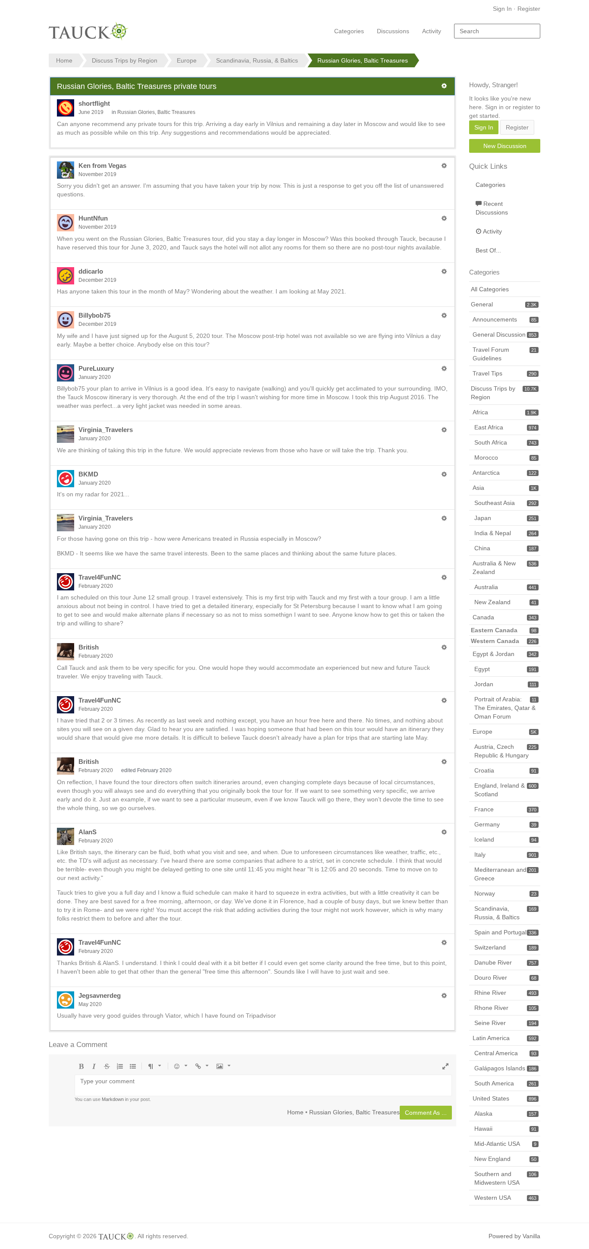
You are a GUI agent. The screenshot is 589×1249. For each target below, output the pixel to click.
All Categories (490, 289)
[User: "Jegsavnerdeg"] (65, 1000)
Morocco (505, 457)
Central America (505, 1053)
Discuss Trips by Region (503, 393)
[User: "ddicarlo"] (65, 275)
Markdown (113, 1099)
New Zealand (505, 602)
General (503, 304)
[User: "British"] (65, 651)
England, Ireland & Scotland (505, 790)
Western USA (505, 1197)
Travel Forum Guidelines (504, 354)
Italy (505, 854)
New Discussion (504, 145)
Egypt (505, 669)
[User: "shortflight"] (65, 108)
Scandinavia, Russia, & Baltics (505, 913)
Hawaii (505, 1128)
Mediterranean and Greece (505, 874)
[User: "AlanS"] (65, 836)
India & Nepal (505, 533)
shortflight (94, 103)
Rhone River (505, 1007)
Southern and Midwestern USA (505, 1178)
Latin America (504, 1038)
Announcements (504, 319)
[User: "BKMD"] (65, 478)
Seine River (505, 1022)
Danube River (505, 962)
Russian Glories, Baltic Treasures (156, 112)
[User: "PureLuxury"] (65, 373)
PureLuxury (96, 368)
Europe (504, 731)
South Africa (505, 442)
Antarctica (504, 472)
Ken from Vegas (102, 165)
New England (505, 1158)
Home (295, 1111)
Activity (431, 31)
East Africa (505, 427)
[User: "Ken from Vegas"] (65, 170)
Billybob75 (94, 315)
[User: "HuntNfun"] (65, 222)
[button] (444, 85)
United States (504, 1098)
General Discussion (504, 334)
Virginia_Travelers (105, 429)
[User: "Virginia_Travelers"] (65, 434)
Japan (505, 517)
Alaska (505, 1113)
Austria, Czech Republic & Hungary (505, 751)
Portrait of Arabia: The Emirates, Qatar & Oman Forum (505, 708)
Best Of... (488, 250)
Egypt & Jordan (504, 653)
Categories (349, 31)
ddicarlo (90, 271)
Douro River (505, 977)
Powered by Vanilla (514, 1236)
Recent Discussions (492, 208)
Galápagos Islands (505, 1068)
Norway (505, 893)
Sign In (502, 8)
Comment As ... (426, 1112)
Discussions (393, 31)
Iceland (505, 839)
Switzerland (505, 947)
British (88, 647)
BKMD (88, 474)
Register (528, 8)
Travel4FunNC (99, 577)
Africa (504, 412)
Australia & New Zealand (504, 567)
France (505, 809)
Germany (505, 824)
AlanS (87, 832)
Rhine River (505, 992)
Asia (504, 487)
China (505, 548)
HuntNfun (93, 218)
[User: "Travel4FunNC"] (65, 581)
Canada (504, 617)
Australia (505, 586)
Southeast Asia (505, 502)
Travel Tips (504, 373)
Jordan (505, 684)
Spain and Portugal (505, 932)
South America (505, 1083)
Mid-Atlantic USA (505, 1143)
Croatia (505, 770)
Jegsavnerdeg (99, 995)
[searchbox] (497, 31)
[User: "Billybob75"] (65, 319)
